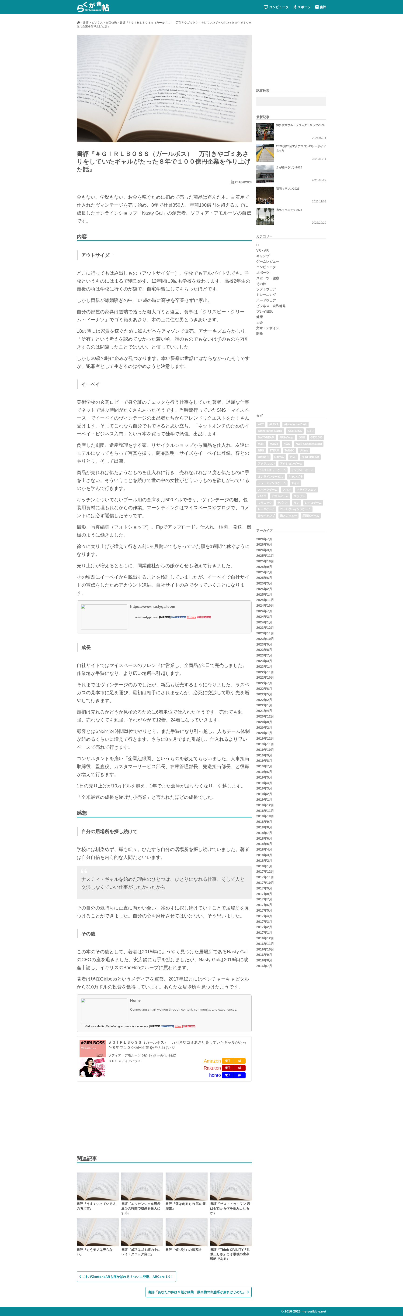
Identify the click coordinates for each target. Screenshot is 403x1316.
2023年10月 (265, 639)
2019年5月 (264, 777)
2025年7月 (264, 572)
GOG (302, 437)
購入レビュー (288, 515)
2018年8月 (264, 827)
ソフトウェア (266, 289)
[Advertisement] (112, 1118)
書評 (323, 7)
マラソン (299, 496)
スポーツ (304, 7)
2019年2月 (264, 794)
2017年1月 (264, 932)
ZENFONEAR (310, 457)
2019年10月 (265, 750)
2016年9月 (264, 955)
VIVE (293, 457)
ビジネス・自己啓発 (271, 306)
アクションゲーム (291, 463)
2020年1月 (264, 733)
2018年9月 (264, 822)
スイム (295, 483)
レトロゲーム (313, 502)
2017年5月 (264, 910)
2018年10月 (265, 816)
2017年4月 (264, 916)
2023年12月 (265, 627)
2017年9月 (264, 888)
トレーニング (266, 295)
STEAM (274, 450)
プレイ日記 (264, 311)
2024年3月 (264, 617)
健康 (259, 317)
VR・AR (262, 250)
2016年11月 (265, 944)
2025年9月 (264, 567)
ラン (296, 502)
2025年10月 (265, 561)
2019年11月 (265, 744)
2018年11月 (265, 811)
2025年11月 (265, 555)
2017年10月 (265, 883)
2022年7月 (264, 683)
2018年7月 (264, 833)
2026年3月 (264, 550)
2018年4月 (264, 849)
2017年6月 (264, 905)
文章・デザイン (267, 328)
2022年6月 (264, 688)
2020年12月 (265, 716)
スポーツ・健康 (267, 278)
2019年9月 (264, 755)
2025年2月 (264, 589)
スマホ (287, 489)
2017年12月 (265, 871)
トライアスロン (306, 489)
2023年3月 (264, 661)
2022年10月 (265, 677)
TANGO (289, 450)
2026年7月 (264, 539)
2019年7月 (264, 766)
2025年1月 (264, 594)
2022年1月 (264, 705)
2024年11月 (265, 600)
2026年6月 (264, 544)
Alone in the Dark (295, 424)
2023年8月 (264, 650)
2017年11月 (265, 877)
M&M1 (274, 444)
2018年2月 (264, 860)
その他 (261, 284)
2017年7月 (264, 899)
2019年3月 (264, 788)
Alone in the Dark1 (270, 431)
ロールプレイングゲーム (295, 509)
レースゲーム (266, 509)
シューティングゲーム (272, 483)
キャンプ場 (295, 476)
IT (257, 245)
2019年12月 (265, 738)
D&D (310, 431)
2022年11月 (265, 672)
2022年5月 (264, 694)
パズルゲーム (280, 496)
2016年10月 (265, 949)
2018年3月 (264, 855)
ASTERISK (295, 431)
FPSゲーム (286, 437)
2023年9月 (264, 644)
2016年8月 (264, 960)
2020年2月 (264, 727)
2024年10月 (265, 605)
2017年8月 (264, 894)
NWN (287, 444)
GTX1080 (316, 437)
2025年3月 (264, 583)
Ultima (304, 450)
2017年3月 (264, 921)
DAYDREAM (266, 437)
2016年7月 (264, 966)
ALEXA (274, 424)
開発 (259, 333)
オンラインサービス (270, 476)
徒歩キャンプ (266, 515)
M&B (261, 444)
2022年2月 (264, 700)
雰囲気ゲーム (310, 515)
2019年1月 (264, 799)
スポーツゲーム (268, 489)
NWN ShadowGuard (309, 444)
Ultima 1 (263, 457)
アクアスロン (266, 463)
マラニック (265, 502)
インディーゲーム (302, 470)
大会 (259, 322)
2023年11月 (265, 633)
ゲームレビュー (267, 261)
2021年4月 (264, 711)
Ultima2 (279, 457)
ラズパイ (282, 502)
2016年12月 (265, 938)
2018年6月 (264, 838)
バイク (262, 496)
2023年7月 (264, 655)
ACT (261, 424)
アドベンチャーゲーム (272, 470)
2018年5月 (264, 844)
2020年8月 (264, 722)
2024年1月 (264, 622)
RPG (261, 450)
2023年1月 (264, 666)
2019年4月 (264, 783)
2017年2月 (264, 927)
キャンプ (262, 256)
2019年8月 (264, 760)
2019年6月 (264, 772)
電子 (228, 1061)
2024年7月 (264, 611)
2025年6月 (264, 578)
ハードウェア (266, 300)
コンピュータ (279, 7)
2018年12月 (265, 805)
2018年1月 (264, 866)
